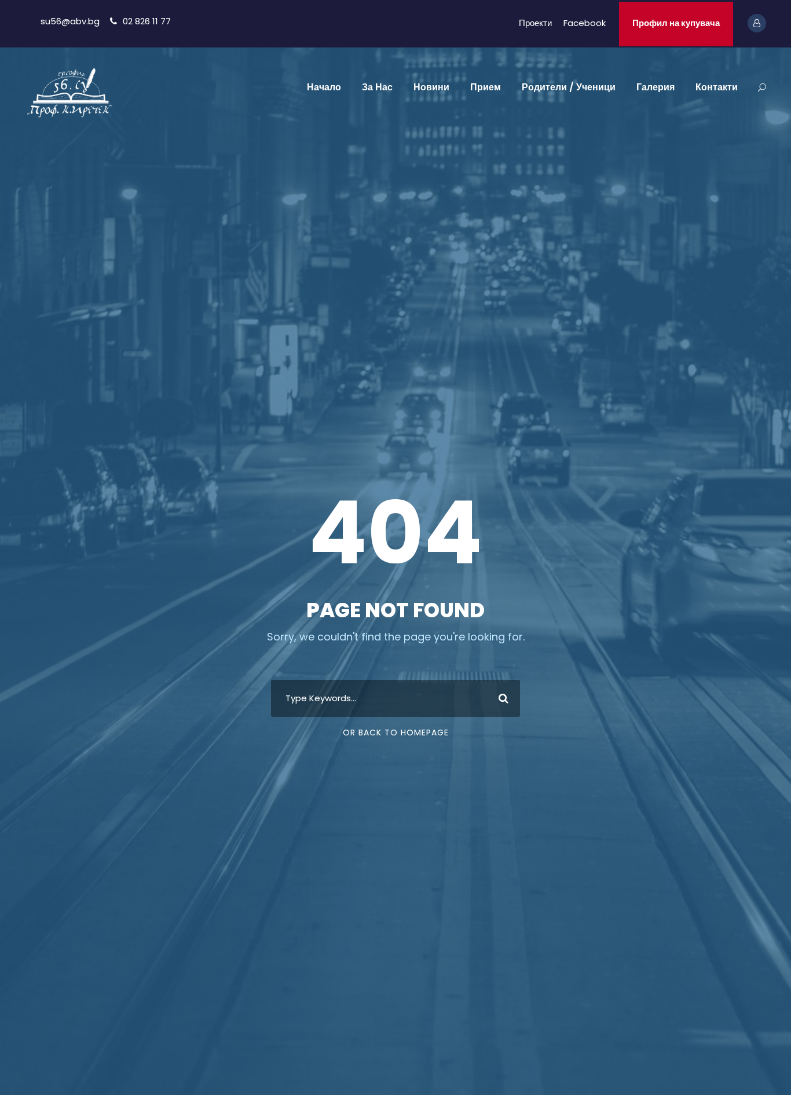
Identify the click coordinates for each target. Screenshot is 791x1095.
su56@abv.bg (70, 21)
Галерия (655, 87)
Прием (485, 87)
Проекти (535, 23)
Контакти (716, 87)
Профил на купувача (676, 23)
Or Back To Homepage (396, 732)
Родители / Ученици (569, 87)
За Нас (377, 87)
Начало (324, 87)
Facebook (584, 23)
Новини (431, 87)
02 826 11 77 (147, 21)
